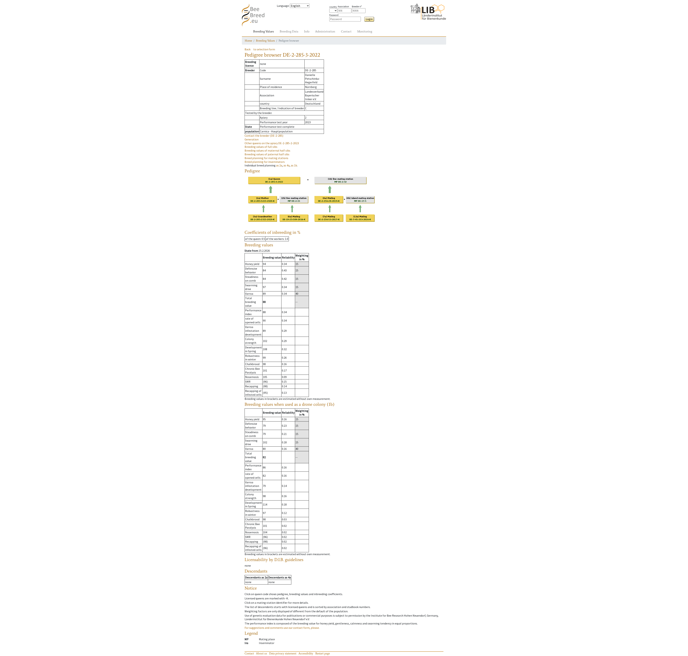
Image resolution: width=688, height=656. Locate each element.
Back (247, 49)
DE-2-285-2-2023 (272, 143)
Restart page (322, 653)
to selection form (264, 49)
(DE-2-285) (264, 135)
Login (369, 19)
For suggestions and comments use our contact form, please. (282, 627)
